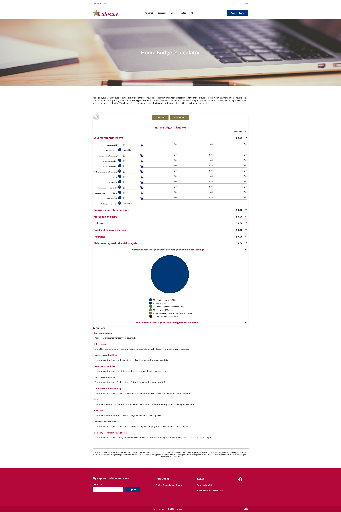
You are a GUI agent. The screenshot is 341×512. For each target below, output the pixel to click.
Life (172, 13)
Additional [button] (162, 478)
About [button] (193, 13)
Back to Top (158, 509)
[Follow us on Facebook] (240, 480)
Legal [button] (200, 478)
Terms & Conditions (206, 485)
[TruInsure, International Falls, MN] (105, 12)
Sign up (132, 489)
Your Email (97, 484)
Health (183, 13)
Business (162, 13)
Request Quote (237, 13)
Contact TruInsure (100, 3)
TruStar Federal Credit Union (169, 485)
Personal (149, 13)
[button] (170, 137)
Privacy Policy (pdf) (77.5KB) (210, 490)
